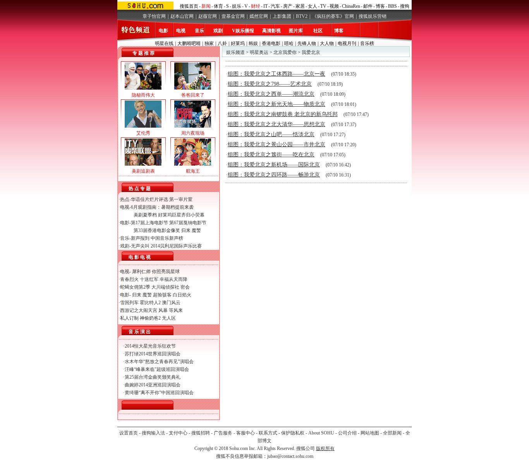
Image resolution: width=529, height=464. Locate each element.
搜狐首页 (189, 6)
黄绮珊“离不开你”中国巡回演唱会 (159, 392)
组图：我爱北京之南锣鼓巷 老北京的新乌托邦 (283, 114)
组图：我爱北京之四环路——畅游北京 (274, 175)
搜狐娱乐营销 (372, 16)
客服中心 (245, 433)
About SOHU (321, 433)
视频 (334, 6)
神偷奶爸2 (150, 318)
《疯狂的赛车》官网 (333, 16)
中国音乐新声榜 (167, 238)
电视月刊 (347, 43)
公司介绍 (347, 433)
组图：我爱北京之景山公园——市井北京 (276, 144)
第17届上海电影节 (149, 222)
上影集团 (282, 16)
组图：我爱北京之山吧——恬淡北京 (271, 134)
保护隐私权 (292, 433)
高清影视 (271, 30)
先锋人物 (306, 43)
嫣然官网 (258, 16)
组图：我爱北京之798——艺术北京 (270, 84)
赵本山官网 (182, 16)
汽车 (275, 6)
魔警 (196, 230)
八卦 (222, 43)
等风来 (176, 310)
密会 (185, 287)
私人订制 (129, 318)
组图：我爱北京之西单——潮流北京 (271, 94)
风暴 (163, 310)
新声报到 (140, 238)
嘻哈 (289, 43)
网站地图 (370, 433)
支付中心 (178, 433)
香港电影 (271, 43)
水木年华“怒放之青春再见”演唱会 (159, 361)
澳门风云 (171, 302)
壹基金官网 (233, 16)
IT (265, 6)
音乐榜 (367, 43)
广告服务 (223, 433)
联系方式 (268, 433)
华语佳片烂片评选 (149, 199)
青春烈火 (129, 279)
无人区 (169, 318)
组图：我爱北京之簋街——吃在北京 (271, 155)
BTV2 (301, 16)
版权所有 (325, 448)
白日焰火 (182, 295)
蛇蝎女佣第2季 (135, 287)
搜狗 (404, 6)
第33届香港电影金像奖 (157, 230)
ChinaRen (351, 6)
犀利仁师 (141, 271)
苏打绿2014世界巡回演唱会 (152, 354)
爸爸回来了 (192, 95)
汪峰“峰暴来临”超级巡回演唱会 (157, 369)
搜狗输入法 (153, 433)
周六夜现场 (192, 133)
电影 (163, 30)
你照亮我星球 (166, 271)
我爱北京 (311, 52)
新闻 (206, 6)
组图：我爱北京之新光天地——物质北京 (276, 104)
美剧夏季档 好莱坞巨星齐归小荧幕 (169, 215)
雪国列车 (129, 302)
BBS (392, 6)
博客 (380, 6)
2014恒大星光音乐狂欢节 (150, 346)
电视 (180, 30)
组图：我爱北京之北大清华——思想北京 (276, 124)
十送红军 (149, 279)
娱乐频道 (235, 52)
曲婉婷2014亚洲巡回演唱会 (152, 385)
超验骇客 (162, 295)
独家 (209, 43)
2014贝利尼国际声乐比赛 (176, 246)
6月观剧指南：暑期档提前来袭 (162, 207)
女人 (312, 6)
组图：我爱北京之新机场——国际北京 (274, 165)
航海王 (193, 171)
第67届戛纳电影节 (187, 222)
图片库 (296, 30)
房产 (287, 6)
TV (323, 6)
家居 (300, 6)
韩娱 (253, 43)
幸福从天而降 (173, 279)
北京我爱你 (285, 52)
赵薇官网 (207, 16)
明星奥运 (259, 52)
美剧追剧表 (143, 171)
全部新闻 (392, 433)
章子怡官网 (154, 16)
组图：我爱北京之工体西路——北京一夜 (276, 74)
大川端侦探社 (165, 287)
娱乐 (236, 6)
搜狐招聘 (200, 433)
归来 (186, 230)
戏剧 (218, 30)
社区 (318, 30)
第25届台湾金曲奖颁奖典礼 (152, 377)
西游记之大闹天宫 (138, 310)
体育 (218, 6)
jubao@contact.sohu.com (290, 456)
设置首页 (128, 433)
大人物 (327, 43)
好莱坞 (238, 43)
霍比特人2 (150, 302)
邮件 (368, 6)
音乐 (199, 30)
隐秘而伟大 (143, 95)
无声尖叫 (140, 246)
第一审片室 (180, 199)
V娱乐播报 (243, 30)
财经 (255, 6)
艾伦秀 (143, 133)
